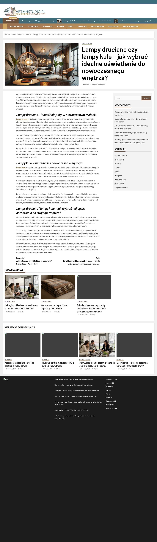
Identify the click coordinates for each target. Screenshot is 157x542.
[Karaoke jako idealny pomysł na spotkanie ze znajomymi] (22, 345)
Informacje (47, 26)
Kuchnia (60, 26)
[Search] (152, 26)
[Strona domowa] (5, 26)
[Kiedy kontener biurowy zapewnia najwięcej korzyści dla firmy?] (134, 345)
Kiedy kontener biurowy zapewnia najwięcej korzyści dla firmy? (130, 21)
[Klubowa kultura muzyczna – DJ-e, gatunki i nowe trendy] (60, 345)
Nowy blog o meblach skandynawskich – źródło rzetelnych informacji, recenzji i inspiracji (81, 261)
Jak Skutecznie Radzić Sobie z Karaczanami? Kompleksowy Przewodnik (34, 261)
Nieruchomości (97, 26)
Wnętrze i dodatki (130, 26)
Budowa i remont (17, 26)
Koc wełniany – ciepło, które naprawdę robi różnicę (71, 410)
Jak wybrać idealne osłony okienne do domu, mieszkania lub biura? (75, 21)
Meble (70, 26)
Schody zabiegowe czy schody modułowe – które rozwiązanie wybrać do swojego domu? (91, 308)
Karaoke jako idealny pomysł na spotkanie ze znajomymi (74, 379)
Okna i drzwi (113, 26)
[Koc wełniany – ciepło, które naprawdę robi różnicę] (58, 287)
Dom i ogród (33, 26)
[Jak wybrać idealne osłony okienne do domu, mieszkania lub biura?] (22, 287)
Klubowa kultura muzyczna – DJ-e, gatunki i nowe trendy (74, 385)
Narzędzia (82, 26)
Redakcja (86, 84)
